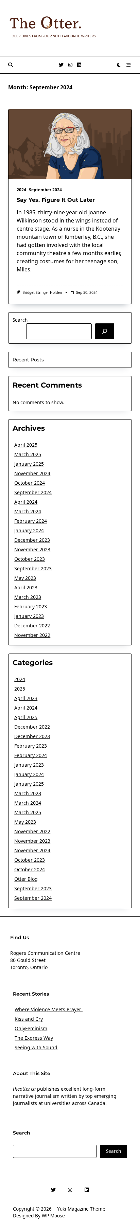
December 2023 (32, 540)
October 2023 (29, 559)
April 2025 (25, 445)
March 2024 (27, 511)
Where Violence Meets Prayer (49, 1009)
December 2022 (32, 625)
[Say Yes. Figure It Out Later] (70, 144)
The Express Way (34, 1038)
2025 (19, 688)
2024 (21, 190)
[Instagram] (70, 65)
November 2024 (32, 473)
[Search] (104, 331)
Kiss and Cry (29, 1019)
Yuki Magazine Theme (81, 1209)
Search (20, 320)
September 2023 (33, 568)
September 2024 (45, 190)
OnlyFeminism (31, 1028)
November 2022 (32, 635)
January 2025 (29, 464)
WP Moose (53, 1215)
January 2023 (29, 616)
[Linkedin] (79, 65)
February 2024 (30, 521)
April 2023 (25, 587)
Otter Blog (26, 879)
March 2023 (27, 597)
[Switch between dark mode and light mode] (119, 65)
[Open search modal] (10, 65)
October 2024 (29, 483)
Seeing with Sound (36, 1047)
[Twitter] (61, 65)
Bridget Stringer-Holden (42, 292)
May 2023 (25, 578)
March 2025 (27, 454)
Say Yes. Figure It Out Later (56, 200)
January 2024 (29, 530)
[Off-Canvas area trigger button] (129, 65)
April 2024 (25, 502)
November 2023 (32, 549)
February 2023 (30, 606)
